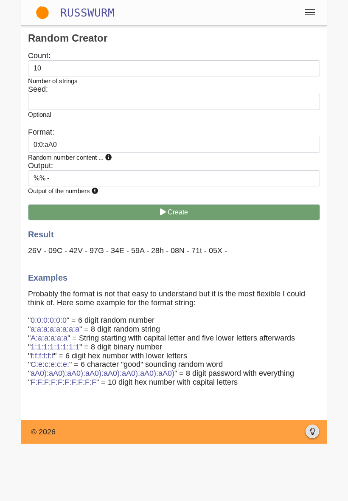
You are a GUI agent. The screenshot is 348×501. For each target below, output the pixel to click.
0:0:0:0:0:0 (49, 320)
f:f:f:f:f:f (42, 356)
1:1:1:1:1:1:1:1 (55, 347)
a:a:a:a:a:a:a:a (55, 329)
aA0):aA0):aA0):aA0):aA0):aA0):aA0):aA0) (102, 373)
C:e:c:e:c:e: (50, 364)
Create (177, 212)
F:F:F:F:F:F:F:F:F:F (63, 382)
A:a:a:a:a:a (49, 338)
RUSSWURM (87, 12)
